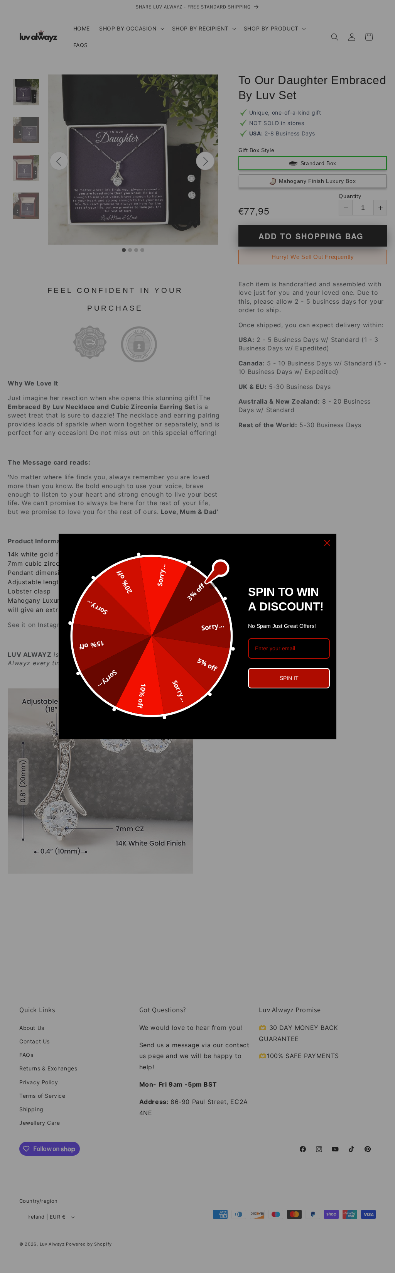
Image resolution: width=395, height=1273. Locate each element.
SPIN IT (289, 678)
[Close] (327, 543)
